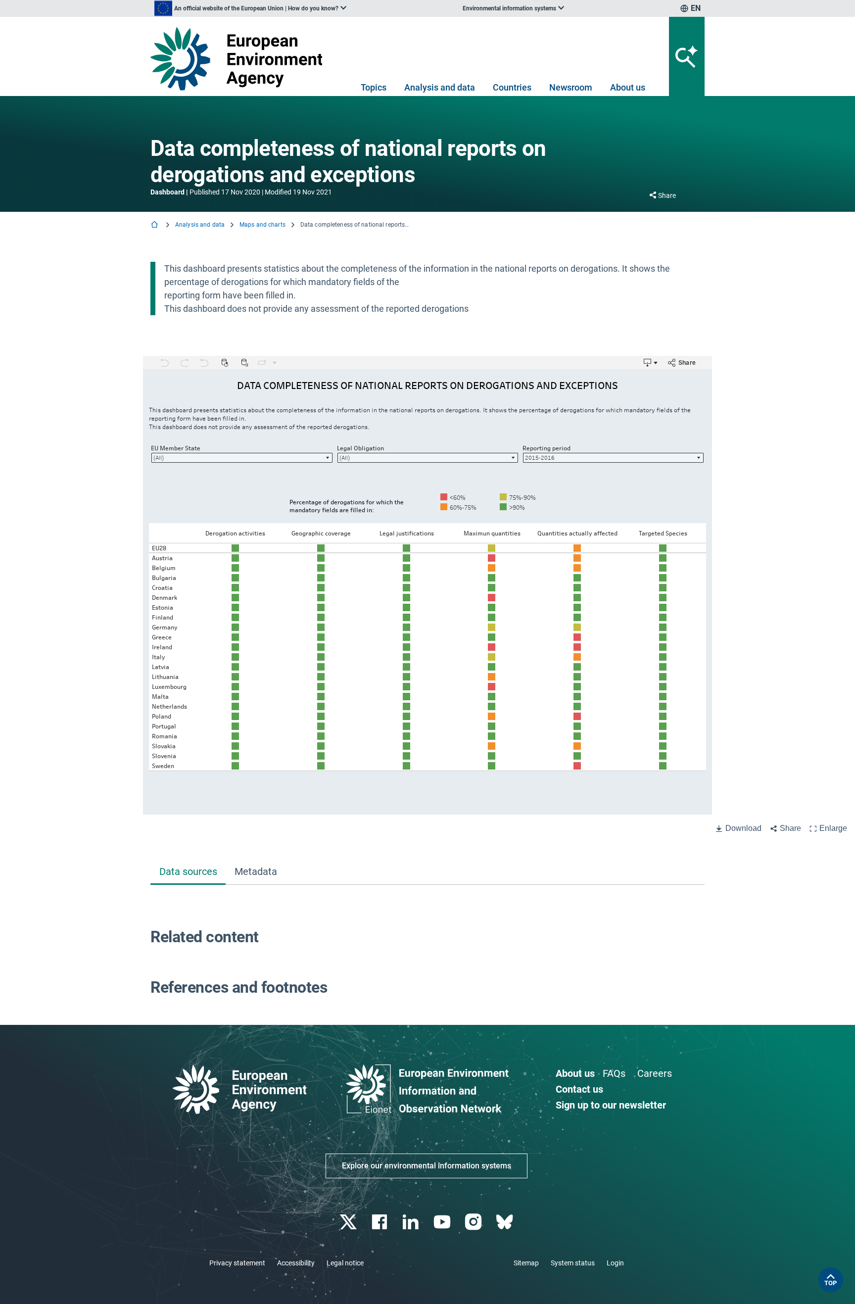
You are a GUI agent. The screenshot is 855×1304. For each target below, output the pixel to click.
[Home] (155, 225)
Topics (373, 87)
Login (615, 1263)
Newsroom (570, 87)
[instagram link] (474, 1222)
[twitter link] (349, 1222)
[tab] (188, 872)
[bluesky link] (505, 1222)
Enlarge (833, 828)
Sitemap (526, 1263)
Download (743, 828)
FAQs (614, 1073)
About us (627, 87)
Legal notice (345, 1263)
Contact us (579, 1089)
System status (573, 1263)
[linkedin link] (412, 1222)
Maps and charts (262, 224)
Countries (512, 87)
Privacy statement (237, 1263)
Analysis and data (439, 87)
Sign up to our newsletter (611, 1105)
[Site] (240, 59)
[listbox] (250, 8)
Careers (654, 1073)
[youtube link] (443, 1222)
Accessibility (296, 1263)
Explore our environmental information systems (426, 1165)
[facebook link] (380, 1222)
